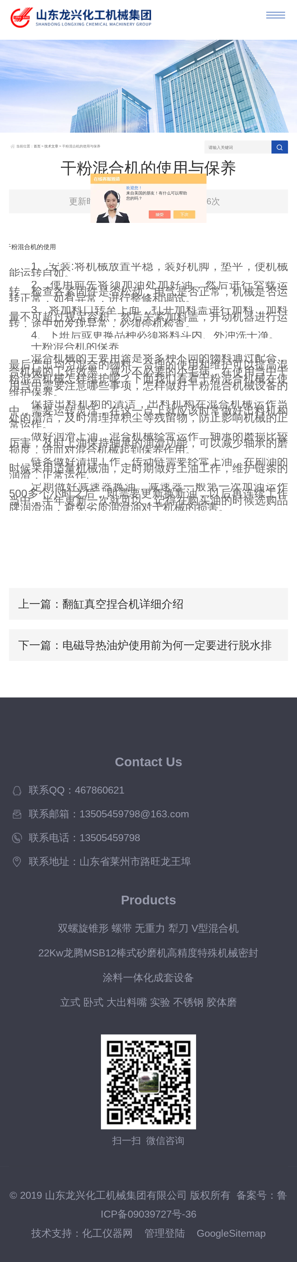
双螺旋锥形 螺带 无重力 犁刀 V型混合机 (148, 928)
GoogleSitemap (231, 1233)
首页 (37, 146)
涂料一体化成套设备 (148, 977)
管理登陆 (164, 1233)
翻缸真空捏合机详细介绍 (123, 604)
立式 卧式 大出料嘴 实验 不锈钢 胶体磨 (148, 1002)
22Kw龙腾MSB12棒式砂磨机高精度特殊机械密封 (148, 953)
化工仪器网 (107, 1233)
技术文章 (51, 146)
